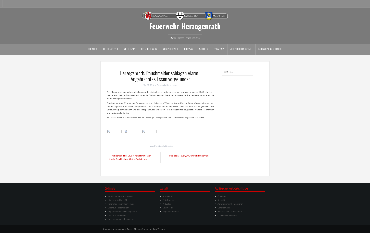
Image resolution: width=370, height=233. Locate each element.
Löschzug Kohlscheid (117, 200)
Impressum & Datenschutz (230, 211)
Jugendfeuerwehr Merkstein (121, 219)
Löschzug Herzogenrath (118, 207)
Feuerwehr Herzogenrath (185, 26)
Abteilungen (129, 49)
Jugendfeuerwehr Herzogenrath (122, 211)
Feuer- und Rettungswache (120, 196)
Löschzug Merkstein (117, 215)
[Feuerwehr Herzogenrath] (185, 15)
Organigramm (224, 207)
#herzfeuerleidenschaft (241, 49)
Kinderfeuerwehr (170, 49)
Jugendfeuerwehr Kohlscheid (121, 204)
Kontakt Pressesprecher (270, 49)
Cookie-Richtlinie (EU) (227, 215)
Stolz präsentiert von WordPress (117, 229)
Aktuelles (203, 49)
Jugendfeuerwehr (149, 49)
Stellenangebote (110, 49)
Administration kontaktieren (230, 204)
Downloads (219, 49)
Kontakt (221, 200)
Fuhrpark (188, 49)
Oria (143, 229)
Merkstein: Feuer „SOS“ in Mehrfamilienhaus (189, 155)
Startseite (167, 196)
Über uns (92, 49)
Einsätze (169, 146)
